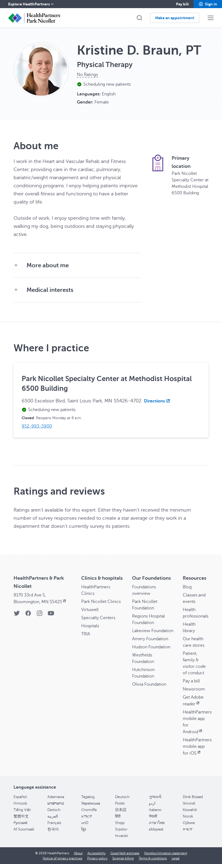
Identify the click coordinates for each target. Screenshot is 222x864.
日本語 (120, 810)
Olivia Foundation (149, 684)
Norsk (188, 816)
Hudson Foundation (151, 647)
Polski (120, 803)
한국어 (53, 829)
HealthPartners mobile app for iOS (197, 747)
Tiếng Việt (22, 810)
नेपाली (153, 816)
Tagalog (87, 797)
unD (84, 823)
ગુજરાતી (155, 797)
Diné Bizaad (193, 797)
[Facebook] (28, 615)
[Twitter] (17, 615)
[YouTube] (51, 615)
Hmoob (20, 803)
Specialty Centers (98, 617)
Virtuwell (90, 609)
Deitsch (53, 810)
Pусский (20, 823)
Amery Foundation (150, 638)
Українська (90, 803)
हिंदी (117, 816)
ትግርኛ (187, 829)
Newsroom (194, 689)
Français (54, 823)
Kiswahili (190, 810)
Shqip (120, 823)
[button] (208, 4)
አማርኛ (86, 816)
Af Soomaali (24, 829)
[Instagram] (39, 615)
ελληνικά (156, 829)
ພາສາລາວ (55, 803)
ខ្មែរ (83, 829)
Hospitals (90, 625)
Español (20, 797)
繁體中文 (21, 816)
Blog (187, 587)
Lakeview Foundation (152, 630)
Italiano (155, 810)
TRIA (85, 634)
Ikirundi (189, 803)
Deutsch (122, 797)
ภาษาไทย (157, 823)
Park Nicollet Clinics (101, 601)
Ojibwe (189, 823)
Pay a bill (191, 681)
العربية (52, 816)
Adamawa (55, 797)
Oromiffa (89, 810)
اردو (152, 803)
